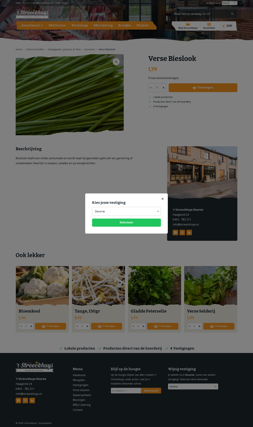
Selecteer (126, 222)
